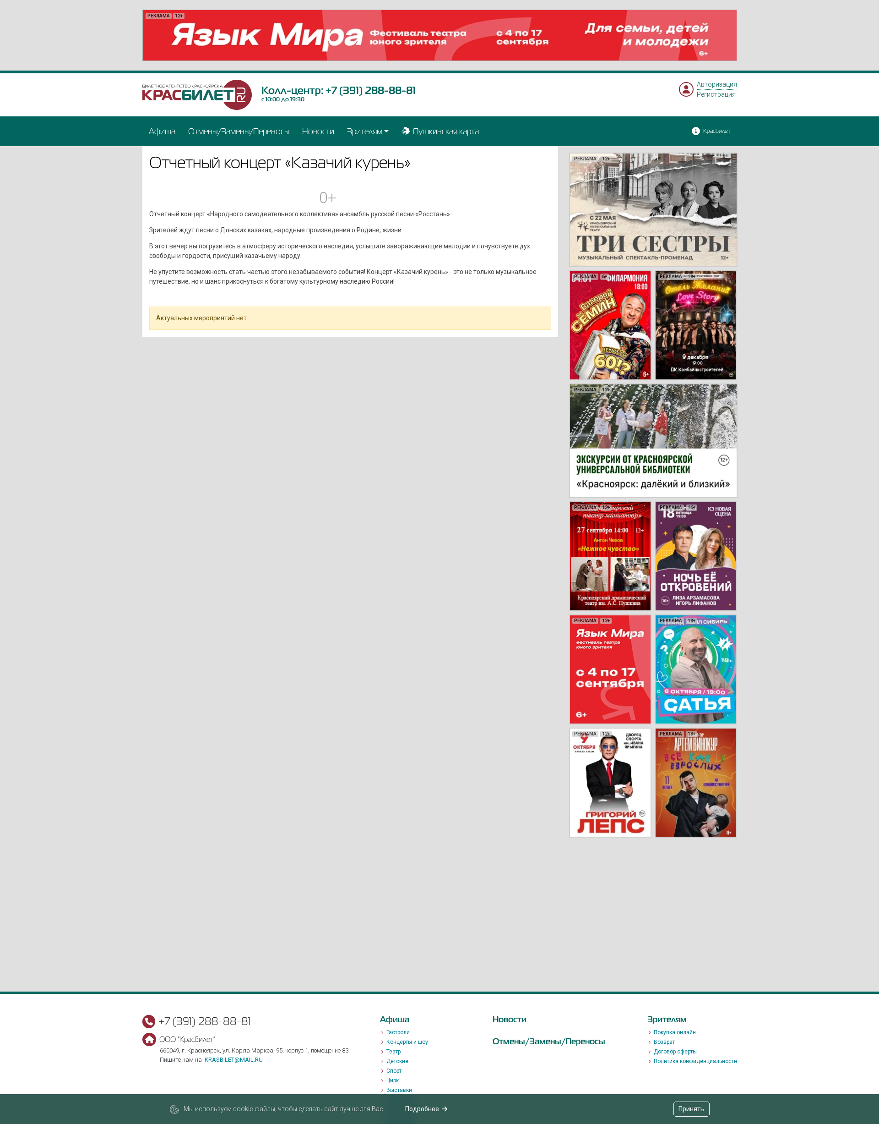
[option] (439, 35)
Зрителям (364, 131)
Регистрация (716, 94)
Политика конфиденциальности (695, 1061)
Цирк (392, 1080)
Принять (691, 1109)
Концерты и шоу (407, 1042)
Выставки (399, 1090)
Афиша (162, 131)
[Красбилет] (197, 94)
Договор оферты (675, 1051)
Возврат (664, 1042)
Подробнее (422, 1109)
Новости (318, 131)
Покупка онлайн (675, 1032)
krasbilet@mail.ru (234, 1059)
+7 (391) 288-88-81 (371, 90)
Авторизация (717, 84)
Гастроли (398, 1032)
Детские (397, 1061)
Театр (393, 1051)
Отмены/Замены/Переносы (238, 131)
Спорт (394, 1071)
